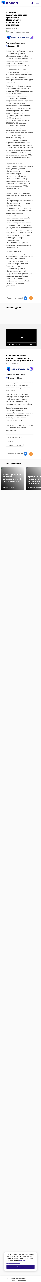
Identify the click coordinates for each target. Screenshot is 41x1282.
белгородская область (15, 437)
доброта (11, 441)
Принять (20, 1267)
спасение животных (15, 445)
